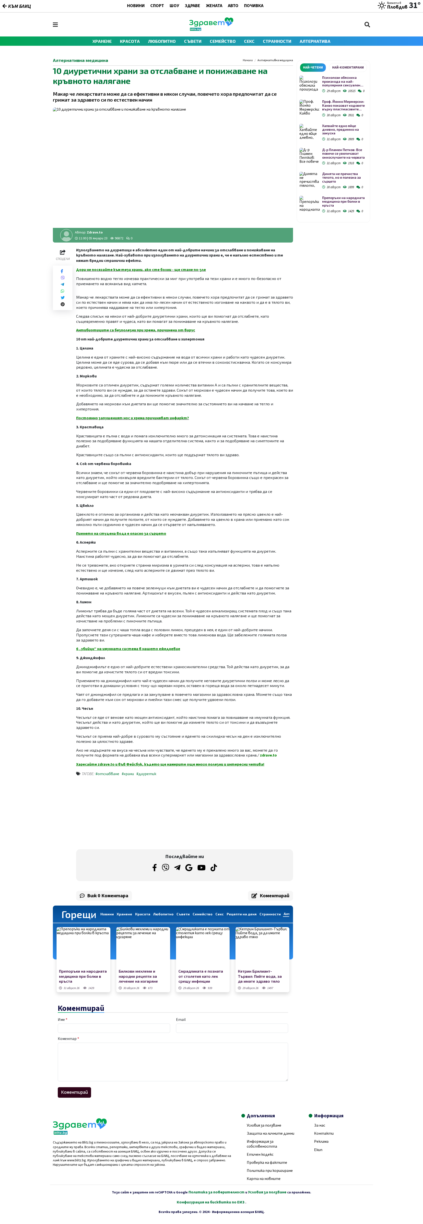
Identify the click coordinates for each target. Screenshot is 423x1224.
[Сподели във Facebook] (62, 271)
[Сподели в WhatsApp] (62, 291)
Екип (318, 1150)
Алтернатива (315, 41)
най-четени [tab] (313, 67)
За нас (319, 1125)
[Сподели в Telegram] (62, 284)
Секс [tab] (219, 914)
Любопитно (162, 41)
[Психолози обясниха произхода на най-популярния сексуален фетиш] (309, 83)
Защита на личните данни (270, 1133)
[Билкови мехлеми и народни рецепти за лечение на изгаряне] (143, 947)
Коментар (68, 1039)
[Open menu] (55, 24)
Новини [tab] (107, 914)
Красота (130, 41)
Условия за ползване (264, 1125)
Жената (214, 6)
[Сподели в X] (62, 297)
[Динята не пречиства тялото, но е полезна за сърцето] (309, 179)
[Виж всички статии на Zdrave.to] (66, 235)
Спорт (157, 6)
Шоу (174, 6)
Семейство (223, 41)
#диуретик (146, 774)
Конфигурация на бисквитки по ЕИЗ (211, 1202)
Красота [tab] (142, 914)
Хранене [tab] (124, 914)
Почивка (253, 6)
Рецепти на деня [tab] (242, 914)
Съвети (192, 41)
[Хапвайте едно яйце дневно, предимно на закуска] (309, 131)
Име (62, 1020)
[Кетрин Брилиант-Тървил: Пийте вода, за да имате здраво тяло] (262, 947)
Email (181, 1020)
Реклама (321, 1141)
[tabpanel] (333, 145)
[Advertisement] (129, 813)
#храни (128, 774)
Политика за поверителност (216, 1192)
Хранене (102, 41)
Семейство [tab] (202, 914)
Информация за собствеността (262, 1144)
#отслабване (107, 774)
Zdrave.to (95, 232)
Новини (136, 6)
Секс (249, 41)
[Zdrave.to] (211, 29)
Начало (248, 60)
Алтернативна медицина (275, 60)
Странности (277, 41)
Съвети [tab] (183, 914)
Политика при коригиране (270, 1170)
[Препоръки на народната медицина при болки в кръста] (83, 947)
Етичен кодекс (260, 1154)
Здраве (192, 6)
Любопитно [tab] (163, 914)
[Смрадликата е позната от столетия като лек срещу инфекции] (203, 947)
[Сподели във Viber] (62, 278)
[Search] (367, 24)
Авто (233, 6)
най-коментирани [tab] (348, 67)
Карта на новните (264, 1178)
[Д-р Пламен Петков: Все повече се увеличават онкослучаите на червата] (309, 155)
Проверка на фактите (267, 1162)
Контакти (324, 1133)
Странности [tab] (270, 914)
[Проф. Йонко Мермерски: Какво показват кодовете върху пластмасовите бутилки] (309, 107)
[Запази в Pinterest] (62, 304)
